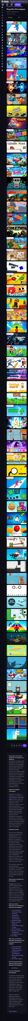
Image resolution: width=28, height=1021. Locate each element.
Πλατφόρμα (20, 6)
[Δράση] (2, 42)
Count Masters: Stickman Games (16, 798)
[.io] (2, 35)
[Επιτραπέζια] (2, 45)
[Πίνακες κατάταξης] (2, 25)
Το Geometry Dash (16, 853)
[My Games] (7, 4)
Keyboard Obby (16, 920)
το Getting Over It (15, 835)
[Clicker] (2, 32)
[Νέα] (2, 12)
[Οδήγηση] (2, 50)
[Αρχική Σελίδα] (2, 7)
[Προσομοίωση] (2, 58)
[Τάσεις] (2, 15)
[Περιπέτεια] (2, 56)
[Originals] (2, 20)
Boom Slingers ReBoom (16, 923)
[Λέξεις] (2, 48)
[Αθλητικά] (2, 37)
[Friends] (2, 4)
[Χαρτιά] (2, 66)
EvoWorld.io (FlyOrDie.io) (16, 918)
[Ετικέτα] (2, 70)
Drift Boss (15, 936)
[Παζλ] (2, 53)
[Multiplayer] (2, 23)
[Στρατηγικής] (2, 63)
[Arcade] (2, 29)
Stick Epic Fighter (17, 959)
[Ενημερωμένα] (2, 17)
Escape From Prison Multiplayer (18, 931)
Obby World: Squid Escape (17, 926)
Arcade (14, 6)
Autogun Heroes (17, 934)
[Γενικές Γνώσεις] (2, 40)
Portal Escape (16, 929)
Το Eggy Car (12, 884)
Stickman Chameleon (15, 914)
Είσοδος (18, 4)
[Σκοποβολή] (2, 61)
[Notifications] (11, 4)
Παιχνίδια (9, 6)
